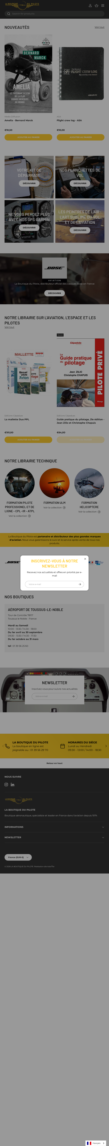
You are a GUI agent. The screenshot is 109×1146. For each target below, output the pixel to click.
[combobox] (95, 1143)
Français (96, 1143)
